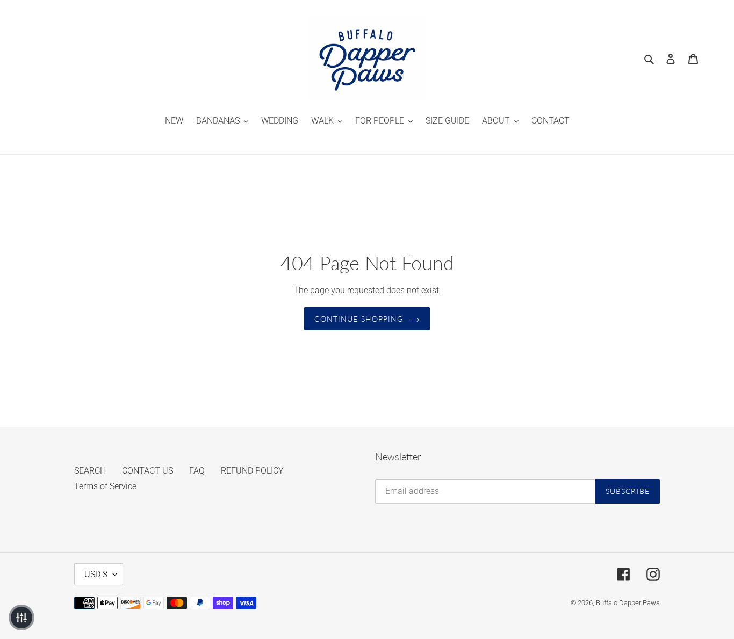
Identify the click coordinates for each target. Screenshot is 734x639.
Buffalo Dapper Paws (628, 603)
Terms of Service (105, 486)
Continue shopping (358, 318)
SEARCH (90, 471)
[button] (21, 617)
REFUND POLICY (252, 471)
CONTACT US (147, 471)
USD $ (95, 574)
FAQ (197, 471)
